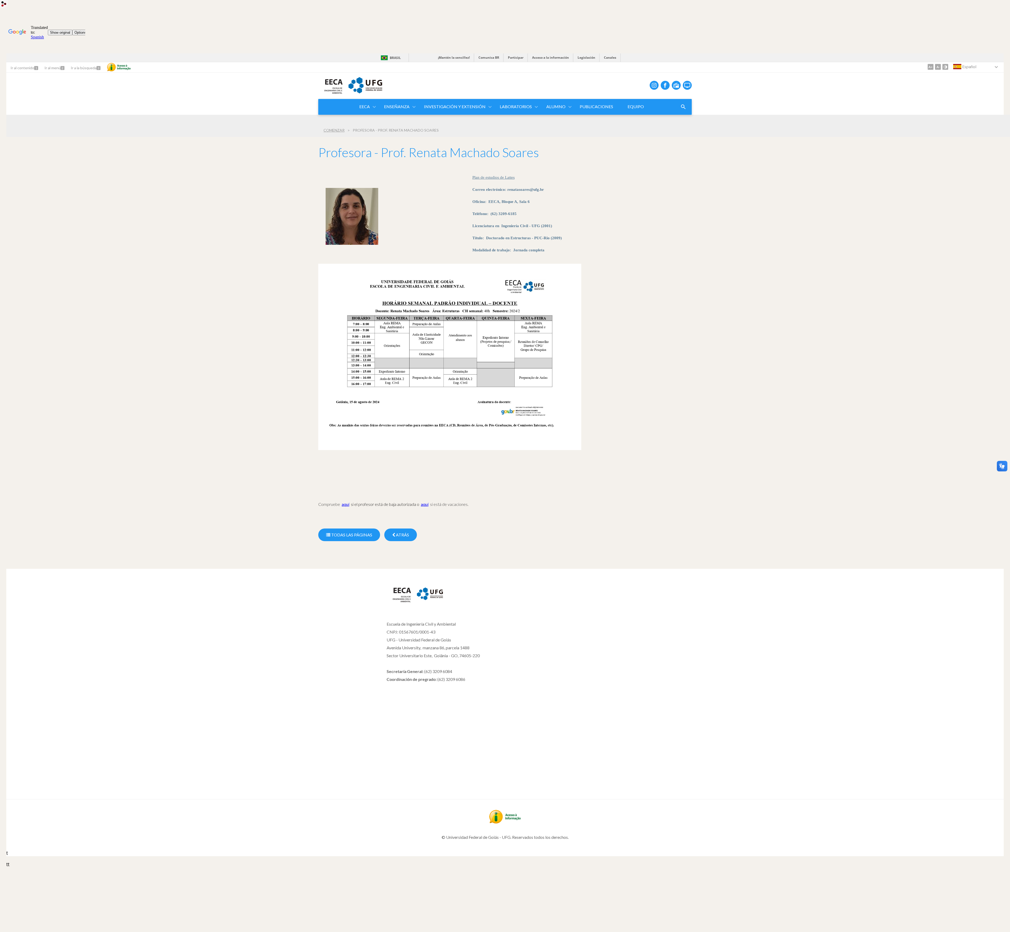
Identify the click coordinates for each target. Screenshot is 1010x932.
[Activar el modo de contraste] (945, 67)
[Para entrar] (4, 4)
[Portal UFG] (365, 91)
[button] (364, 107)
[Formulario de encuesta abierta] (683, 107)
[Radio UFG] (676, 85)
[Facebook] (665, 85)
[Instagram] (654, 85)
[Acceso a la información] (119, 67)
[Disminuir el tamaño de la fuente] (938, 67)
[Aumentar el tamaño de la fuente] (930, 67)
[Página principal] (399, 601)
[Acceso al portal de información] (505, 822)
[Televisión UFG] (687, 85)
